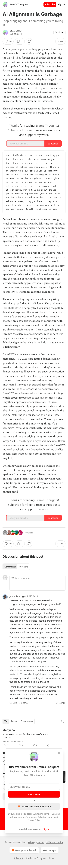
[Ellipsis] (63, 596)
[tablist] (16, 567)
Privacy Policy (34, 820)
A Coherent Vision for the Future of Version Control (26, 736)
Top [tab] (6, 721)
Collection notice (54, 842)
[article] (34, 737)
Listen (61, 32)
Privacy (31, 842)
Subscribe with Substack (36, 806)
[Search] (62, 721)
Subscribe (50, 4)
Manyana (9, 730)
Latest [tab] (14, 721)
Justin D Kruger (17, 596)
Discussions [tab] (27, 721)
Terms (40, 842)
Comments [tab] (10, 566)
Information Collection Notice (40, 817)
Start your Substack (26, 850)
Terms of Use (49, 813)
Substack (18, 858)
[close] (58, 753)
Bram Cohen (16, 31)
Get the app (49, 850)
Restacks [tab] (23, 566)
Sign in (61, 4)
